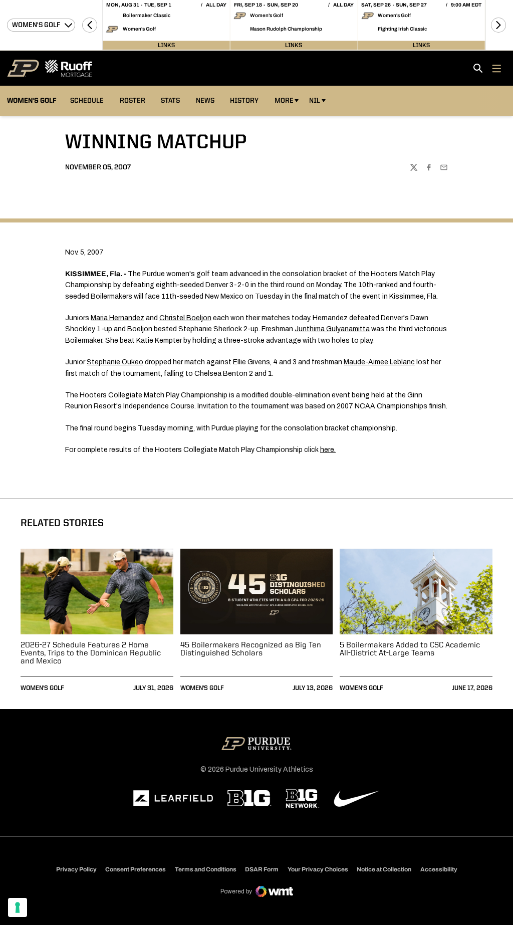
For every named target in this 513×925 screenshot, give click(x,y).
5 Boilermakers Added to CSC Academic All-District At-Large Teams (410, 649)
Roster (132, 100)
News (205, 100)
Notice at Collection (384, 869)
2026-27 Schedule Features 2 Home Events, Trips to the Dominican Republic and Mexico (91, 653)
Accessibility (438, 869)
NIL (314, 100)
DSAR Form (262, 869)
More (284, 100)
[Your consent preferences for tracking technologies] (17, 907)
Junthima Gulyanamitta (332, 329)
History (244, 100)
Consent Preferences (135, 869)
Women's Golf (42, 688)
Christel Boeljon (185, 318)
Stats (172, 100)
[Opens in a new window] (173, 798)
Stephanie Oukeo (115, 362)
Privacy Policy (76, 869)
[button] (89, 25)
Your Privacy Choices (318, 869)
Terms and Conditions (205, 869)
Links (166, 45)
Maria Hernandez (117, 318)
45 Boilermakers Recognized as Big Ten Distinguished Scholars (250, 649)
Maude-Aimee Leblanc (379, 362)
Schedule (87, 100)
